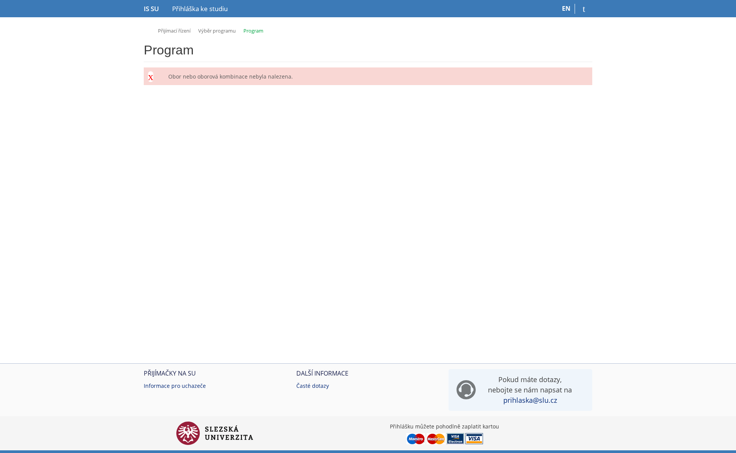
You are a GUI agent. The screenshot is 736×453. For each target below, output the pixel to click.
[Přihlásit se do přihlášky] (583, 9)
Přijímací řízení (174, 30)
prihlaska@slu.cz (530, 400)
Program (253, 30)
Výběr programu (217, 30)
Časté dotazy (312, 385)
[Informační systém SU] (147, 29)
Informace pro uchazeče (175, 385)
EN (566, 8)
